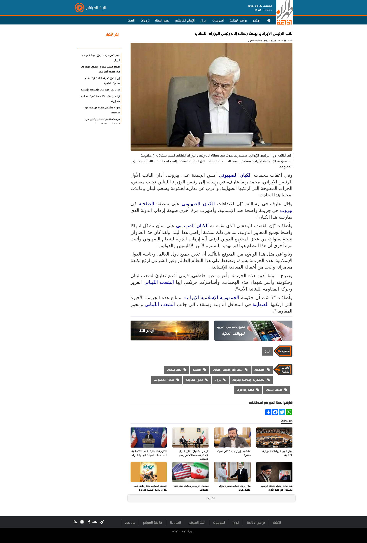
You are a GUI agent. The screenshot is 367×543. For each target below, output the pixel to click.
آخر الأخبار (112, 35)
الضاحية (146, 203)
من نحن (130, 523)
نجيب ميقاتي (174, 369)
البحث (131, 21)
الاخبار (256, 21)
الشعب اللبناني (159, 282)
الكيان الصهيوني (236, 175)
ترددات (144, 21)
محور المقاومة (194, 380)
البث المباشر (197, 523)
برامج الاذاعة (238, 21)
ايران (204, 21)
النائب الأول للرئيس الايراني (228, 369)
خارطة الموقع (152, 523)
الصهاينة (261, 304)
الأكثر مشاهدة (109, 44)
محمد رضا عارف (245, 390)
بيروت (286, 210)
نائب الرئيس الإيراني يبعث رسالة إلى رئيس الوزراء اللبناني (243, 33)
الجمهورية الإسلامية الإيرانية (211, 297)
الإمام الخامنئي (185, 21)
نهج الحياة (162, 21)
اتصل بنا (175, 523)
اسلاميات (218, 21)
